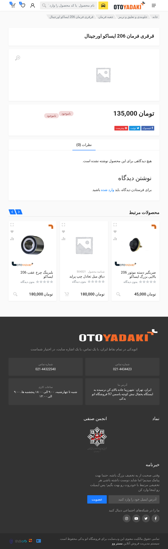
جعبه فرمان (105, 17)
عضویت (97, 499)
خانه (155, 17)
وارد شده (107, 190)
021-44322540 (45, 369)
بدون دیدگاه (131, 281)
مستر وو (117, 543)
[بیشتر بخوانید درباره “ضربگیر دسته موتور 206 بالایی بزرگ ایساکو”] (118, 294)
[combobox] (68, 5)
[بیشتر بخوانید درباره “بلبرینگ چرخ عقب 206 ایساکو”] (15, 294)
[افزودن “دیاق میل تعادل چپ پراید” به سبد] (67, 294)
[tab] (84, 144)
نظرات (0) (84, 145)
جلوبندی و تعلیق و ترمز (132, 17)
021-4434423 (122, 369)
